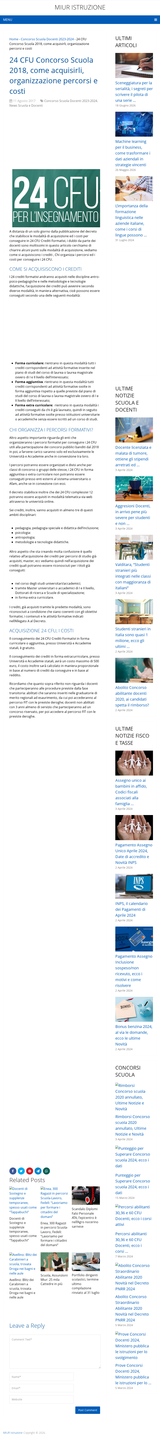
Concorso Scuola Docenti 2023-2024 (47, 39)
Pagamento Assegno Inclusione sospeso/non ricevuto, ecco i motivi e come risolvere (133, 971)
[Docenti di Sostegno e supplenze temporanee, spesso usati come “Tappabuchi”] (23, 1200)
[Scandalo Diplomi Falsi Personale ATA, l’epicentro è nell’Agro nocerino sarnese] (86, 1195)
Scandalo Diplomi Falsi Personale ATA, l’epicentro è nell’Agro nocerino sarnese (85, 1218)
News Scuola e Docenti (26, 105)
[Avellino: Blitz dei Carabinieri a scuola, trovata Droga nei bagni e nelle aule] (23, 1264)
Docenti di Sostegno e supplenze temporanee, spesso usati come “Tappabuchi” (23, 1229)
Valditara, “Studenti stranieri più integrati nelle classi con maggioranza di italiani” (133, 576)
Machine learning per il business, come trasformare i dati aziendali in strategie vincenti (132, 153)
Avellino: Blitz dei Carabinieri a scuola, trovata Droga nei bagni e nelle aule (22, 1288)
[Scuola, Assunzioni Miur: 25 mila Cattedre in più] (55, 1261)
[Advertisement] (54, 139)
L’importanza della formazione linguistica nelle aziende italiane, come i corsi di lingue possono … (131, 220)
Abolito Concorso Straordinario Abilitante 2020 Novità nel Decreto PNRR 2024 (132, 1308)
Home (13, 39)
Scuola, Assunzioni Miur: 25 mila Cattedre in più (54, 1279)
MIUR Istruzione (80, 7)
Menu (7, 20)
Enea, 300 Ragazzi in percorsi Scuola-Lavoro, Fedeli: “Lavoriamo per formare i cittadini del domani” (54, 1234)
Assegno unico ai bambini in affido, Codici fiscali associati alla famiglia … (131, 792)
